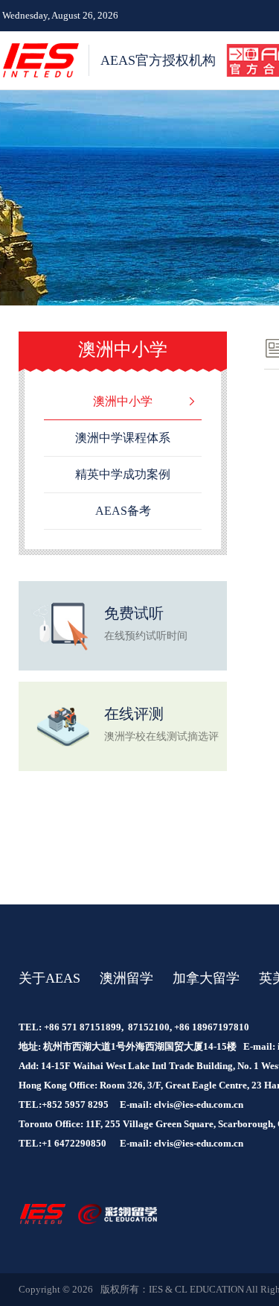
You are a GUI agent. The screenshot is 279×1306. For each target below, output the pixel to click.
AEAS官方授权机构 (158, 60)
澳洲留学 (126, 978)
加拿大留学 (206, 978)
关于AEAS (49, 978)
